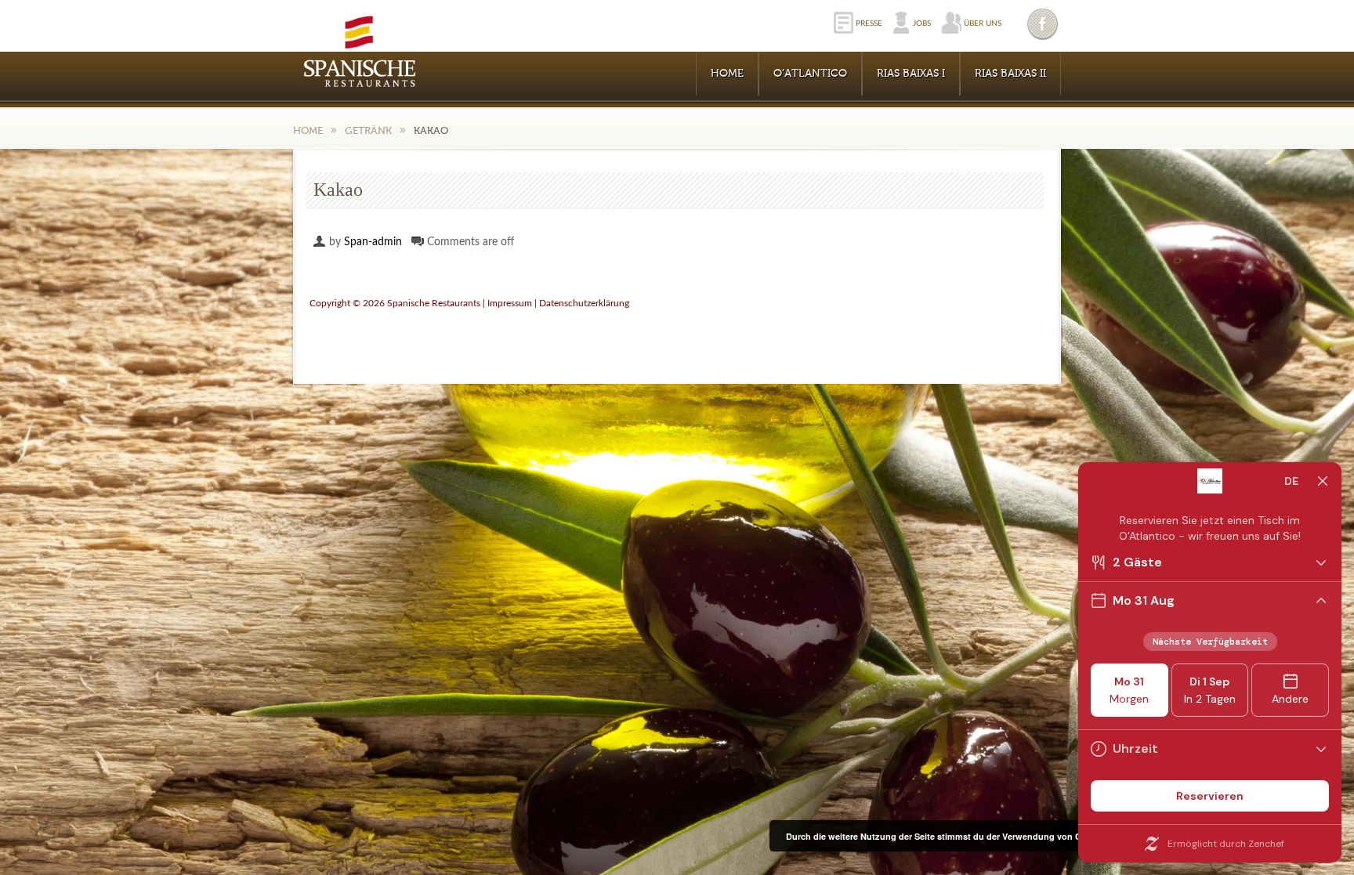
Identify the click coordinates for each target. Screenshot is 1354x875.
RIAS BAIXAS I (911, 73)
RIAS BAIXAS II (1010, 73)
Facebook (1043, 24)
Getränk (368, 130)
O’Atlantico (810, 73)
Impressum (509, 303)
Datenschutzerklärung (584, 303)
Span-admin (373, 242)
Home (727, 73)
